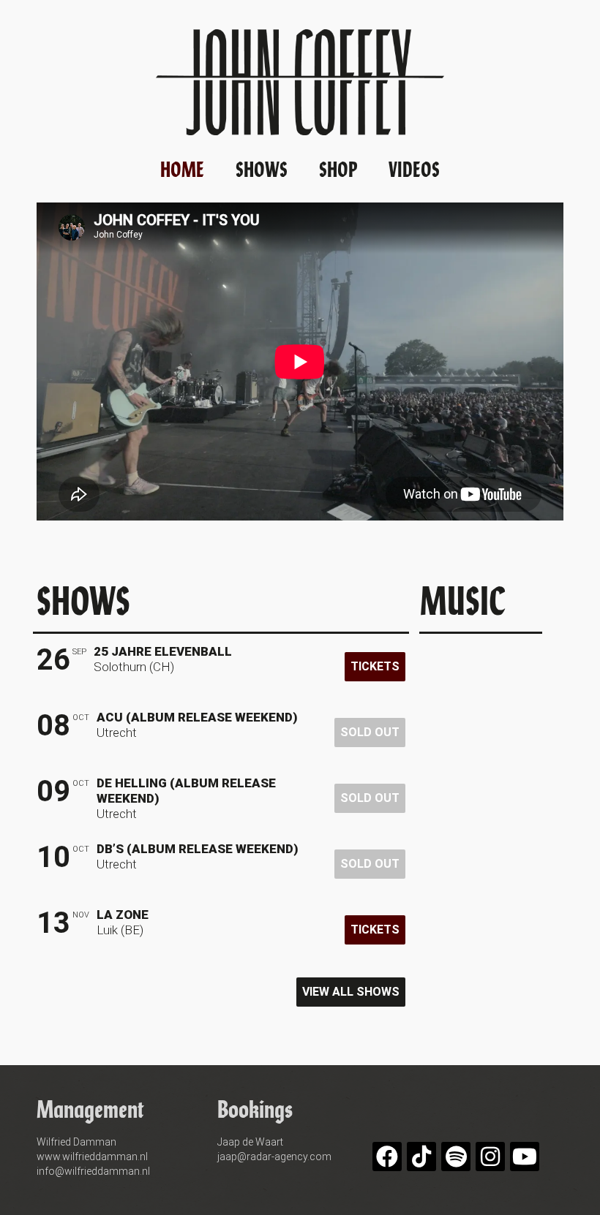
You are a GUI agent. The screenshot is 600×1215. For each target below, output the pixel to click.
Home (182, 168)
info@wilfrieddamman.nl (93, 1171)
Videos (414, 168)
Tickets (375, 666)
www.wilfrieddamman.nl (92, 1156)
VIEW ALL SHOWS (351, 992)
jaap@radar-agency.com (274, 1156)
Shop (338, 168)
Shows (262, 168)
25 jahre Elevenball (163, 651)
